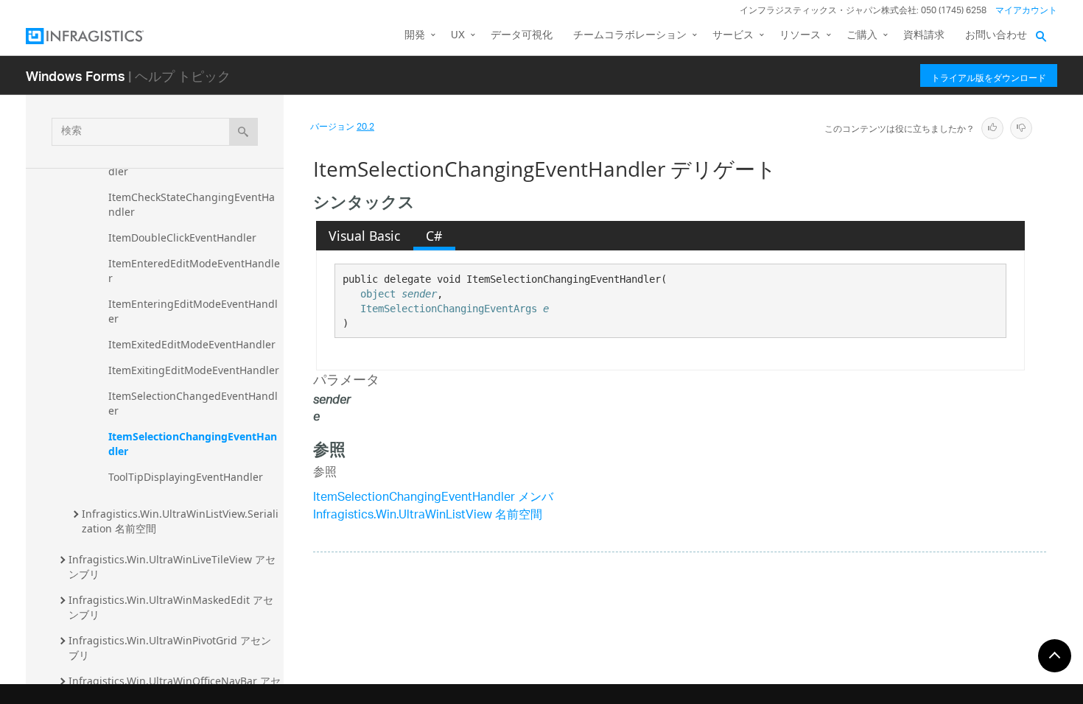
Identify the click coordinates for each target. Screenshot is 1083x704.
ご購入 (862, 35)
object (378, 294)
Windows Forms (75, 75)
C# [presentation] (434, 235)
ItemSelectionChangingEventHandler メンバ (433, 498)
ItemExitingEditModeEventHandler (193, 370)
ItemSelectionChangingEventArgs (448, 308)
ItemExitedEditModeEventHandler (192, 344)
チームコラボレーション (630, 35)
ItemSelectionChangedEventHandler (193, 403)
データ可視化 (522, 35)
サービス (733, 35)
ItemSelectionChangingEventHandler (192, 443)
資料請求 (923, 35)
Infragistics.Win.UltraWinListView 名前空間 (427, 516)
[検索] (243, 132)
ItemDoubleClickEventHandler (182, 237)
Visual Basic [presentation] (364, 235)
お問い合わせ (996, 35)
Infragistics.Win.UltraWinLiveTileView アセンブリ (172, 566)
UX (458, 35)
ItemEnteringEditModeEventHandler (193, 311)
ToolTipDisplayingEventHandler (185, 477)
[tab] (364, 235)
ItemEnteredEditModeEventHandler (194, 270)
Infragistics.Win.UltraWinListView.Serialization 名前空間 (180, 521)
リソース (800, 35)
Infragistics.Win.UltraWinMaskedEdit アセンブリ (171, 607)
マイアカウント (1026, 11)
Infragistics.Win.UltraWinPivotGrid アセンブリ (170, 647)
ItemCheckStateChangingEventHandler (191, 204)
